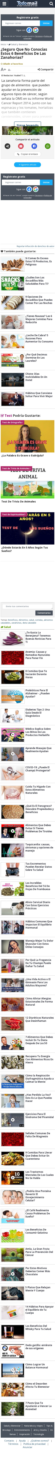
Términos (38, 36)
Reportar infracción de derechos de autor (35, 246)
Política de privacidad (34, 1443)
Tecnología (38, 1434)
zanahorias (16, 622)
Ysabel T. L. (20, 75)
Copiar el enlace (29, 154)
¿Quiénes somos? (40, 1440)
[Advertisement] (27, 223)
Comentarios (44, 612)
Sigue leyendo (27, 125)
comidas (39, 620)
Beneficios (13, 620)
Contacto (9, 1440)
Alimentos (23, 620)
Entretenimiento (22, 1429)
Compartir (47, 69)
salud (31, 620)
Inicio (3, 44)
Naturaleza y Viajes (33, 1425)
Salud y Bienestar (19, 44)
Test (8, 415)
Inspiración (24, 1434)
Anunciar (27, 1447)
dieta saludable (29, 622)
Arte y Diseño (40, 1429)
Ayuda (22, 1440)
